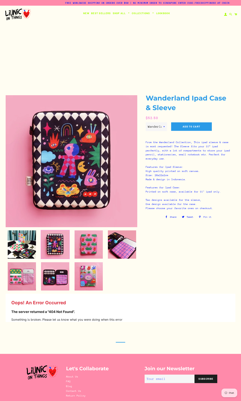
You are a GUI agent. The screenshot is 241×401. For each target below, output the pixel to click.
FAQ (68, 381)
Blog (69, 386)
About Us (72, 376)
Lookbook (163, 13)
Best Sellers (101, 13)
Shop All (120, 13)
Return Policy (76, 395)
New (86, 13)
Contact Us (73, 390)
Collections (141, 13)
